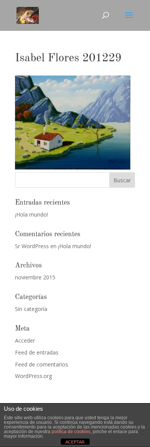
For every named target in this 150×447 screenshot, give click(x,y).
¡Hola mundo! (31, 214)
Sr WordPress (32, 246)
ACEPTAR (75, 442)
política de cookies (71, 431)
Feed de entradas (36, 352)
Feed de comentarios (41, 364)
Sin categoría (31, 309)
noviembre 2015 (35, 277)
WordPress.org (33, 376)
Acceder (25, 340)
